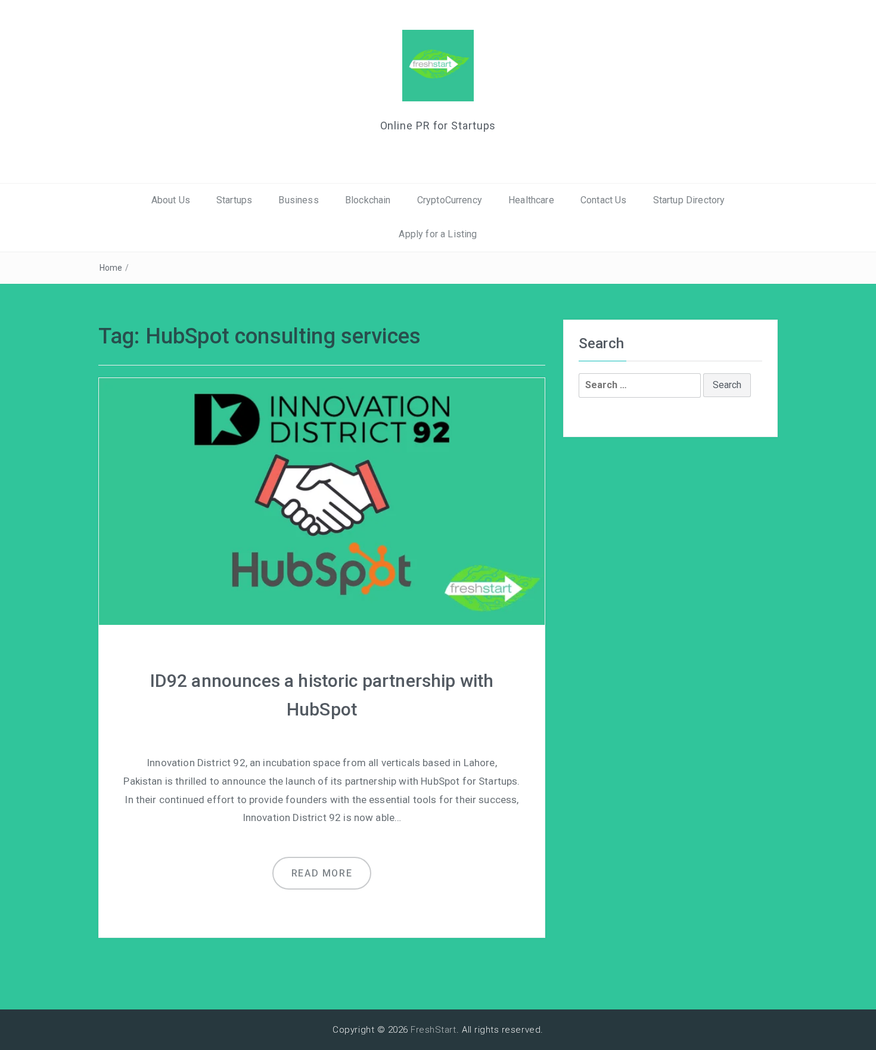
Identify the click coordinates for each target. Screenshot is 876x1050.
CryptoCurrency (449, 200)
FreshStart (433, 1029)
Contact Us (603, 200)
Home (111, 267)
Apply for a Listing (438, 234)
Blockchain (368, 200)
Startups (234, 200)
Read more (321, 873)
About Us (170, 200)
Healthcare (531, 200)
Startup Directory (689, 200)
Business (298, 200)
